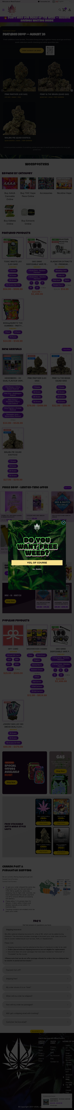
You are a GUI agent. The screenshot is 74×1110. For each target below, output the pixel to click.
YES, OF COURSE (37, 562)
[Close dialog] (63, 522)
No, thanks (37, 569)
